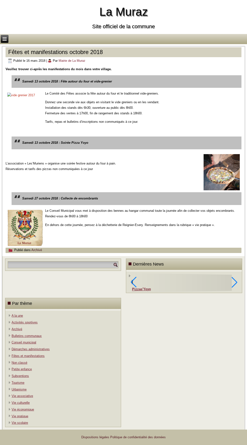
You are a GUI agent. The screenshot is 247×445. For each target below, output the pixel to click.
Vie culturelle (21, 402)
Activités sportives (25, 322)
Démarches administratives (31, 349)
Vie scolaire (20, 422)
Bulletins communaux (27, 336)
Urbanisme (19, 389)
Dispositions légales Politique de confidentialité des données (123, 437)
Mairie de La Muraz (72, 60)
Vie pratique (20, 416)
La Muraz (123, 11)
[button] (234, 282)
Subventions (20, 376)
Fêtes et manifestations (28, 356)
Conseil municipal (24, 342)
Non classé (19, 362)
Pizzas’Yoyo (141, 289)
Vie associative (22, 396)
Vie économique (23, 409)
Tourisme (18, 382)
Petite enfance (22, 369)
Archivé (36, 250)
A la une (17, 315)
